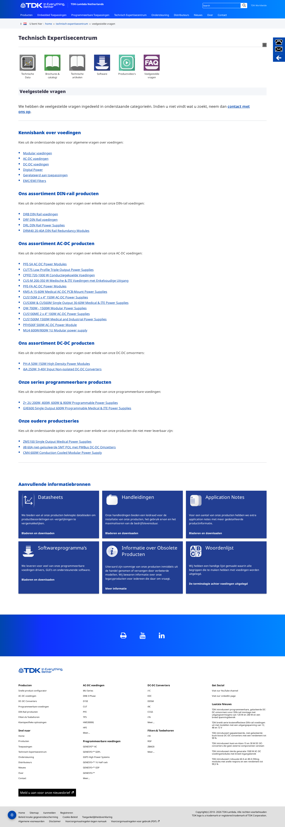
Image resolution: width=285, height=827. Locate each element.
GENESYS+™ (89, 772)
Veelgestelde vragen (151, 75)
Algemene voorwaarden (31, 821)
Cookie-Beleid (70, 817)
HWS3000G (88, 722)
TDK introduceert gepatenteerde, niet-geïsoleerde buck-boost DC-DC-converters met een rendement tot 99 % (239, 735)
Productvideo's (127, 74)
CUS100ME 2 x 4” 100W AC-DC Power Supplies (56, 314)
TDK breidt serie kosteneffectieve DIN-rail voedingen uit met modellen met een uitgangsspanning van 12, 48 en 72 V (238, 725)
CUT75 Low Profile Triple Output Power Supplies (58, 270)
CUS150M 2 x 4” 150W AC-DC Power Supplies (55, 297)
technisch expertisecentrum (72, 23)
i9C (149, 706)
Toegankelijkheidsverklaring (97, 817)
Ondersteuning (160, 15)
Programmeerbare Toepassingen (90, 15)
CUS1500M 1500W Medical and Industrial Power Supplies (65, 319)
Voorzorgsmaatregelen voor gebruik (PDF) (134, 821)
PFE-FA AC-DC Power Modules (44, 286)
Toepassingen (25, 746)
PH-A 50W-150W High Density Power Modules (56, 364)
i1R (149, 735)
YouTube (142, 635)
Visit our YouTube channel (225, 690)
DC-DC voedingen (36, 164)
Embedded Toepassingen (51, 15)
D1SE (85, 701)
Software (102, 74)
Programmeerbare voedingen (33, 706)
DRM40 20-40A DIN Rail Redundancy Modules (56, 231)
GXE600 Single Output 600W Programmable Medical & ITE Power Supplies (77, 408)
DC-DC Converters (27, 701)
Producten (26, 15)
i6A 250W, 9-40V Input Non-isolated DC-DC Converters (62, 369)
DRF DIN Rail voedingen (40, 219)
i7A (149, 717)
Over (210, 15)
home (48, 23)
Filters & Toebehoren (29, 717)
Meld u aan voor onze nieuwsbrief (45, 792)
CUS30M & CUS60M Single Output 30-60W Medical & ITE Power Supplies (76, 303)
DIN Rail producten (28, 711)
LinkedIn (161, 635)
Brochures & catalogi (52, 75)
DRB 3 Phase (89, 695)
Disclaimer (55, 821)
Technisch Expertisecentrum (130, 15)
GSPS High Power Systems (96, 757)
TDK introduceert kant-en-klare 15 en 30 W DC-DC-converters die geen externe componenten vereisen (238, 744)
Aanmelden (49, 812)
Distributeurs (181, 15)
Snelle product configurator (32, 690)
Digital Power (33, 170)
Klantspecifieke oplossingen (32, 722)
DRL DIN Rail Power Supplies (44, 225)
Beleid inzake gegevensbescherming (38, 817)
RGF (150, 741)
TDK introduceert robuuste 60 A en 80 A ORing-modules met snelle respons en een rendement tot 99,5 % (237, 761)
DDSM (151, 701)
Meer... (86, 732)
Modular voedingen (37, 153)
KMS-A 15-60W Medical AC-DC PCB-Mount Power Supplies (65, 292)
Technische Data (27, 75)
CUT (85, 706)
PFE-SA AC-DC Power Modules (45, 264)
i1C (149, 690)
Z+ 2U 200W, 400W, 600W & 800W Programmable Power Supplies (70, 403)
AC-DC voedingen (35, 159)
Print (123, 635)
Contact (222, 15)
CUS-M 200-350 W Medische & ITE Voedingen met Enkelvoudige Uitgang (76, 280)
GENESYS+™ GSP (91, 767)
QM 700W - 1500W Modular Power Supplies (55, 308)
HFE (85, 727)
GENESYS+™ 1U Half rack (95, 762)
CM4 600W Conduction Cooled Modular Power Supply (62, 452)
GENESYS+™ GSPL (92, 751)
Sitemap (34, 812)
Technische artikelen (77, 75)
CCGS (150, 711)
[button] (279, 49)
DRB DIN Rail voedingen (40, 214)
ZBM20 (151, 746)
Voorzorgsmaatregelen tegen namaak (85, 821)
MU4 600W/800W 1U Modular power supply (55, 330)
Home (21, 735)
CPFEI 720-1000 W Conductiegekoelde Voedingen (59, 275)
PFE (85, 711)
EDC (150, 695)
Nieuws (198, 15)
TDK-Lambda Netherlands (87, 4)
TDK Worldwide (259, 5)
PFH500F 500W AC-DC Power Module (50, 325)
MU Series (88, 690)
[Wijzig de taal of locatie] (26, 24)
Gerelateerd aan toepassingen (45, 175)
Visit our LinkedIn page (224, 695)
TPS (85, 717)
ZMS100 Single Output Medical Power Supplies (57, 441)
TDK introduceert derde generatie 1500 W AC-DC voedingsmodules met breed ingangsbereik (236, 752)
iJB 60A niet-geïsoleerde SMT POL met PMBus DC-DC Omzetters (69, 447)
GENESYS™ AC (90, 746)
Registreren (66, 812)
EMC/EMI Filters (34, 181)
